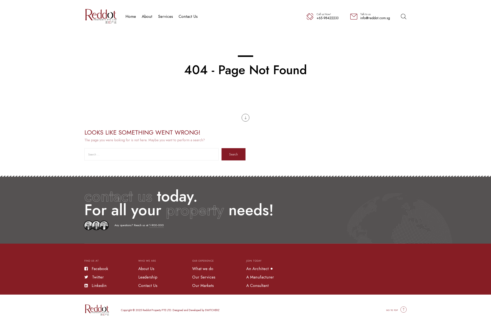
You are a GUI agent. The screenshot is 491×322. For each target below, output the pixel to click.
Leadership (147, 277)
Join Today (254, 261)
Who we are (147, 261)
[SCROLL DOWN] (245, 118)
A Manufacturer (260, 277)
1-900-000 (156, 225)
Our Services (203, 277)
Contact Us (188, 16)
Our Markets (203, 285)
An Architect (257, 269)
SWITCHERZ (212, 310)
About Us (146, 269)
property (195, 210)
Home (130, 16)
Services (165, 16)
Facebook (100, 269)
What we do (202, 269)
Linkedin (99, 285)
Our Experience (203, 261)
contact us (118, 196)
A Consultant (257, 285)
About (147, 16)
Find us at (91, 261)
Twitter (98, 277)
